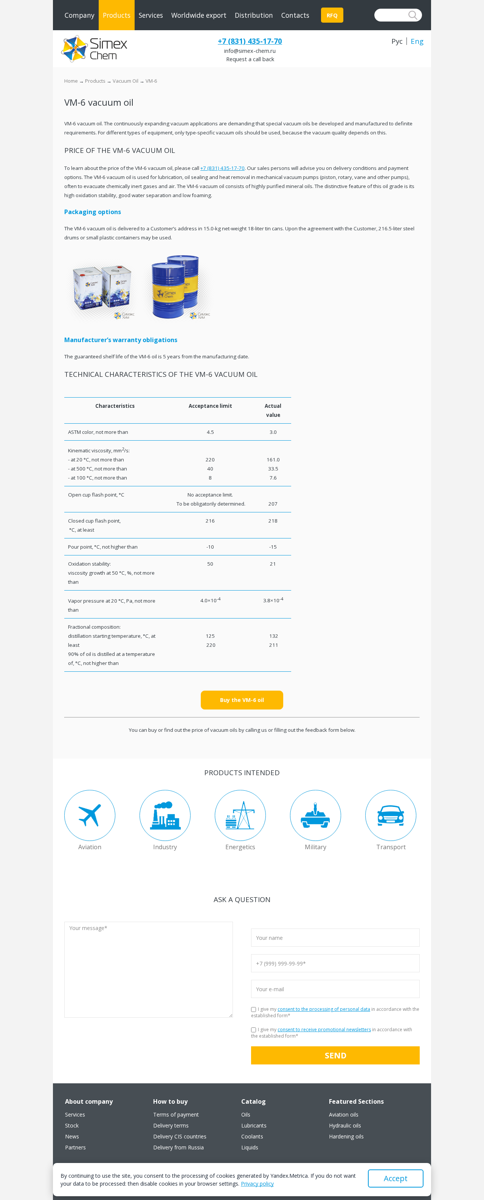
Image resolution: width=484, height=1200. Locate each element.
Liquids (249, 1147)
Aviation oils (343, 1114)
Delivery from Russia (178, 1147)
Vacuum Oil (125, 80)
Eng (417, 41)
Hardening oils (346, 1136)
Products (116, 15)
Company (80, 15)
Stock (72, 1125)
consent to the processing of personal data (324, 1009)
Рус (397, 41)
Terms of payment (176, 1114)
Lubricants (254, 1125)
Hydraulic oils (345, 1125)
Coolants (252, 1136)
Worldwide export (198, 15)
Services (151, 15)
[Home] (93, 49)
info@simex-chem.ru (250, 50)
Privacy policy (257, 1183)
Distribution (254, 15)
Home (71, 80)
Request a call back (250, 59)
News (72, 1136)
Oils (245, 1114)
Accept (396, 1178)
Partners (75, 1147)
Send (335, 1055)
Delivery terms (171, 1125)
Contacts (295, 15)
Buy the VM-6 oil (242, 699)
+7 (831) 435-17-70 (250, 41)
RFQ (332, 15)
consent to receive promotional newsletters (324, 1029)
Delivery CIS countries (179, 1136)
